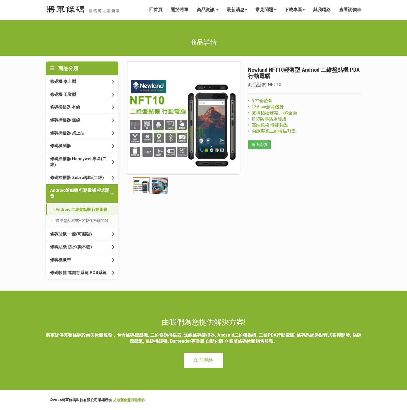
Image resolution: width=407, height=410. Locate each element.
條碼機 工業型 (63, 94)
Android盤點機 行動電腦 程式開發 (79, 193)
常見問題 (264, 9)
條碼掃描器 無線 (65, 119)
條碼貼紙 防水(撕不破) (71, 246)
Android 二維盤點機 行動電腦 (81, 209)
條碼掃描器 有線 (65, 107)
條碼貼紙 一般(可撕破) (71, 234)
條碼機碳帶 (60, 259)
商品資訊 (206, 9)
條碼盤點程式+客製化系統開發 (82, 220)
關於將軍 (180, 9)
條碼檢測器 (60, 145)
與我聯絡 (322, 9)
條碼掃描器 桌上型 (67, 132)
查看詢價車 (350, 9)
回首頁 (156, 9)
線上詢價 (259, 144)
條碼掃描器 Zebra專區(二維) (77, 177)
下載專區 (293, 9)
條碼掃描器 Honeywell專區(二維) (78, 161)
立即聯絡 (203, 360)
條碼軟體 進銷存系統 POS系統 (78, 272)
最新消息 (235, 9)
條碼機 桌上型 (63, 81)
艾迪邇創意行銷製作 (129, 400)
